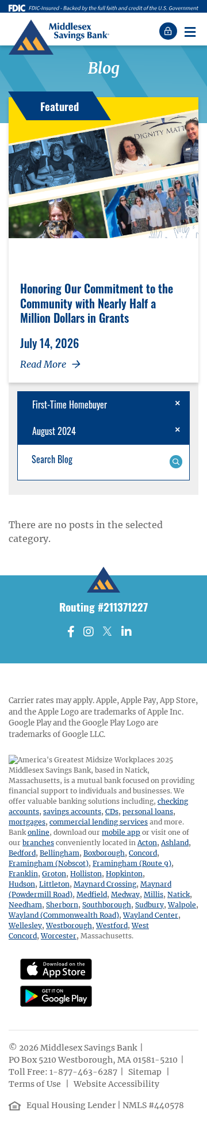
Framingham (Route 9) (132, 863)
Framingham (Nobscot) (49, 863)
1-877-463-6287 (83, 1072)
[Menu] (189, 31)
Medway (125, 894)
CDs (111, 811)
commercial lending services (98, 822)
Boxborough (104, 853)
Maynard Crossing (105, 884)
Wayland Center (150, 915)
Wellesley (25, 925)
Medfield (91, 894)
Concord (143, 853)
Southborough (106, 904)
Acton (147, 842)
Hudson (22, 884)
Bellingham (59, 853)
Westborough (69, 925)
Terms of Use (36, 1084)
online (38, 832)
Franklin (23, 873)
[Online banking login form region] (169, 31)
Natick (178, 894)
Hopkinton (124, 873)
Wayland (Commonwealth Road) (64, 915)
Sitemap (145, 1072)
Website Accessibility (117, 1084)
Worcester (58, 935)
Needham (25, 904)
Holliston (86, 873)
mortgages (27, 822)
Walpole (182, 904)
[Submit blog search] (176, 460)
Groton (54, 873)
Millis (153, 894)
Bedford (22, 853)
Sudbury (149, 904)
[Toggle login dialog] (169, 31)
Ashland (175, 842)
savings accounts (72, 811)
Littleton (54, 884)
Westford (112, 925)
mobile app (121, 832)
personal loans (147, 811)
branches (38, 842)
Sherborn (62, 904)
